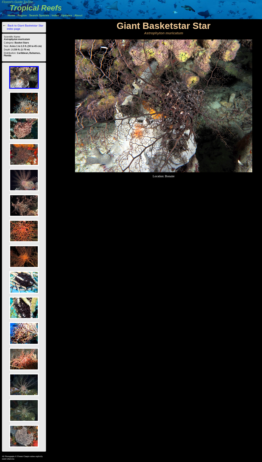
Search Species (39, 15)
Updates (66, 15)
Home (11, 15)
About (78, 15)
